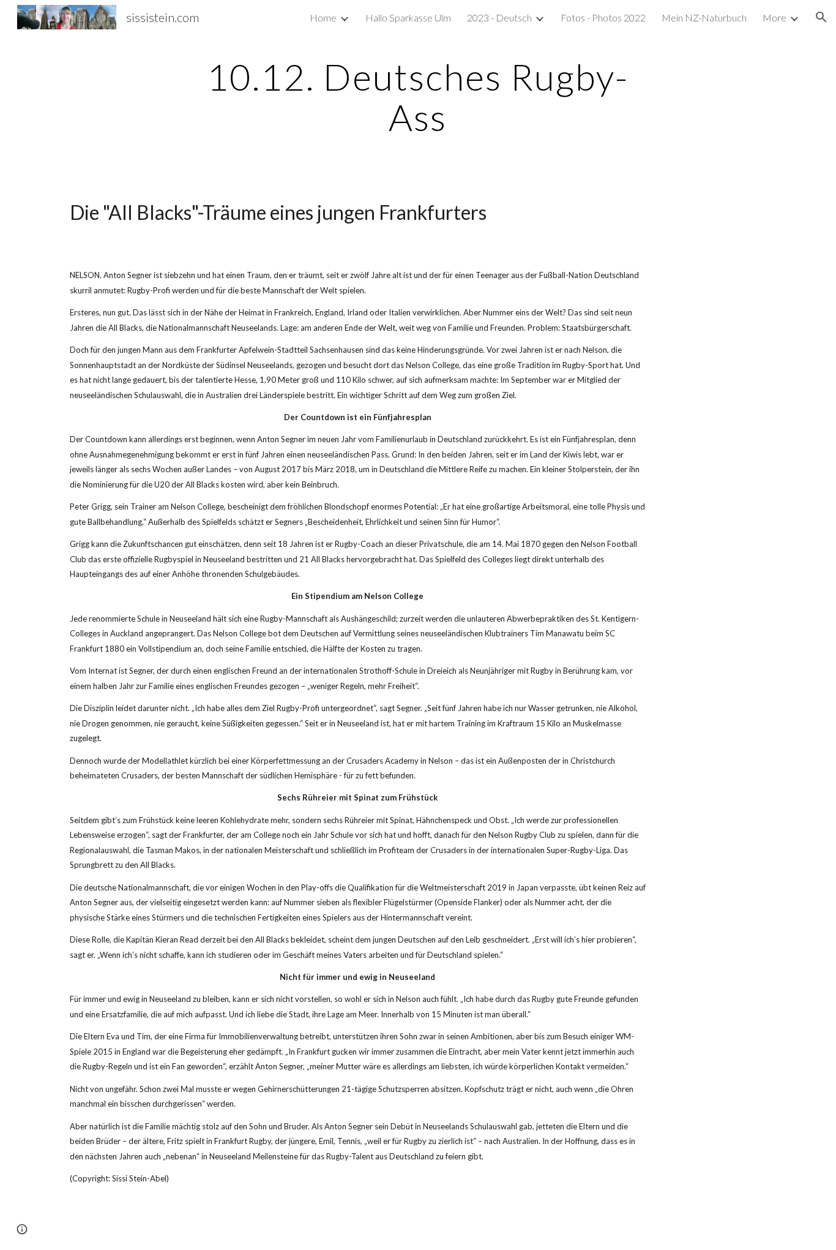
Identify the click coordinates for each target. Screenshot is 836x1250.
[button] (821, 17)
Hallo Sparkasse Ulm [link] (408, 17)
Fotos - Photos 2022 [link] (603, 17)
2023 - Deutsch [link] (499, 17)
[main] (418, 96)
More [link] (774, 17)
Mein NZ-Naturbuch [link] (704, 17)
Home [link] (323, 17)
